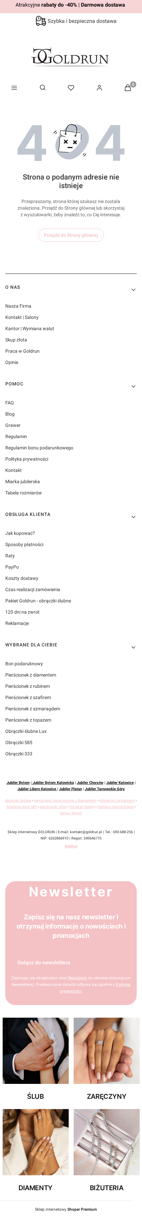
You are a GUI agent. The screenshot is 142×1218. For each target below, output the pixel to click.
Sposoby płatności (24, 544)
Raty (10, 555)
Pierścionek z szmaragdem (32, 708)
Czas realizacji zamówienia (32, 589)
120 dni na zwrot (22, 612)
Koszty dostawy (21, 578)
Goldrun (71, 846)
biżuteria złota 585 (22, 807)
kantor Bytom (71, 813)
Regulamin (16, 436)
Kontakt (13, 470)
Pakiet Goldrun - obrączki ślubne (38, 600)
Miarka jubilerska (22, 481)
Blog (10, 414)
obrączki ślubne (18, 800)
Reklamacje (17, 623)
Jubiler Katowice (120, 783)
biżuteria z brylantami (117, 800)
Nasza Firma (18, 306)
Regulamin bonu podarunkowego (39, 447)
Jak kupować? (20, 533)
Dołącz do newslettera (44, 962)
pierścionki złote (53, 807)
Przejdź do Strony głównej (71, 235)
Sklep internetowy (66, 1209)
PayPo (12, 567)
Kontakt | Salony (22, 317)
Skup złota (16, 339)
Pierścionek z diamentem (30, 675)
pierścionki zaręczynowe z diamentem (65, 800)
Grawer (12, 425)
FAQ (9, 402)
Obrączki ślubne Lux (26, 731)
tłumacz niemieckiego (115, 807)
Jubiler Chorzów (90, 783)
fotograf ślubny (82, 807)
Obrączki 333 (18, 753)
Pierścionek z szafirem (28, 697)
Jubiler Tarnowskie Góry (105, 789)
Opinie (11, 362)
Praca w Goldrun (22, 351)
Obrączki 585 (18, 742)
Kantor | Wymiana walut (29, 328)
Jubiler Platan (70, 789)
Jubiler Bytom (18, 783)
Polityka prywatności (26, 459)
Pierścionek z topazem (28, 720)
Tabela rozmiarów (23, 492)
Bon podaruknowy (24, 663)
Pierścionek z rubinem (27, 686)
